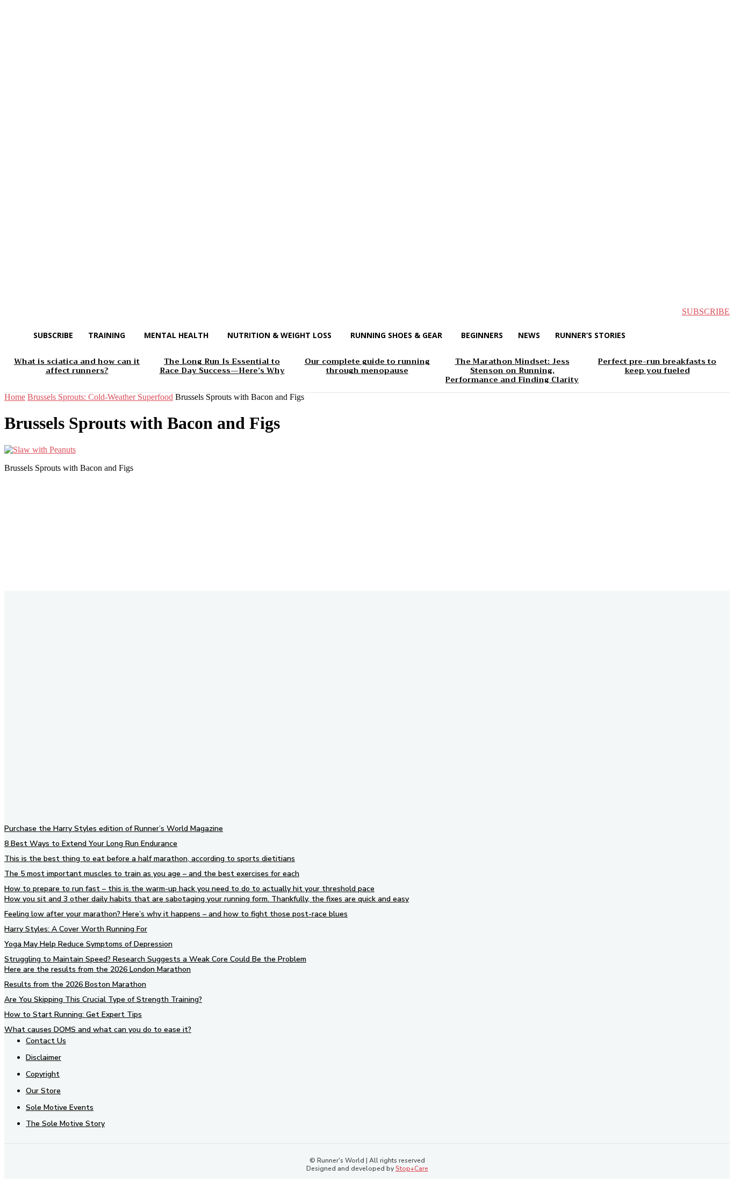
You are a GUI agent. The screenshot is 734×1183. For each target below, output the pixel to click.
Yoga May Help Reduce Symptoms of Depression (88, 944)
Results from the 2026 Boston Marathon (75, 984)
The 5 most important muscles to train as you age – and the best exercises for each (151, 874)
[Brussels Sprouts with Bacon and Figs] (40, 449)
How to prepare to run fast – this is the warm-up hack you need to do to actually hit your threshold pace (189, 889)
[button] (21, 311)
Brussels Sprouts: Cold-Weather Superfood (100, 396)
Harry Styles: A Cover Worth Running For (75, 929)
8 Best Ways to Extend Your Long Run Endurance (90, 843)
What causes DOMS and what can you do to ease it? (97, 1029)
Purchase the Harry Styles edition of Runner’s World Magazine (113, 828)
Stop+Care (411, 1168)
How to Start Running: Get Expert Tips (73, 1014)
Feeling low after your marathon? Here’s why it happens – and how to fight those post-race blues (176, 914)
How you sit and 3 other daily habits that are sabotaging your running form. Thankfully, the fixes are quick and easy (206, 899)
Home (14, 396)
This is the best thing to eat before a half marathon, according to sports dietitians (149, 859)
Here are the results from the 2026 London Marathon (97, 969)
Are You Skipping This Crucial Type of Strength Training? (103, 999)
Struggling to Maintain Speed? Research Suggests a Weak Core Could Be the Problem (155, 959)
